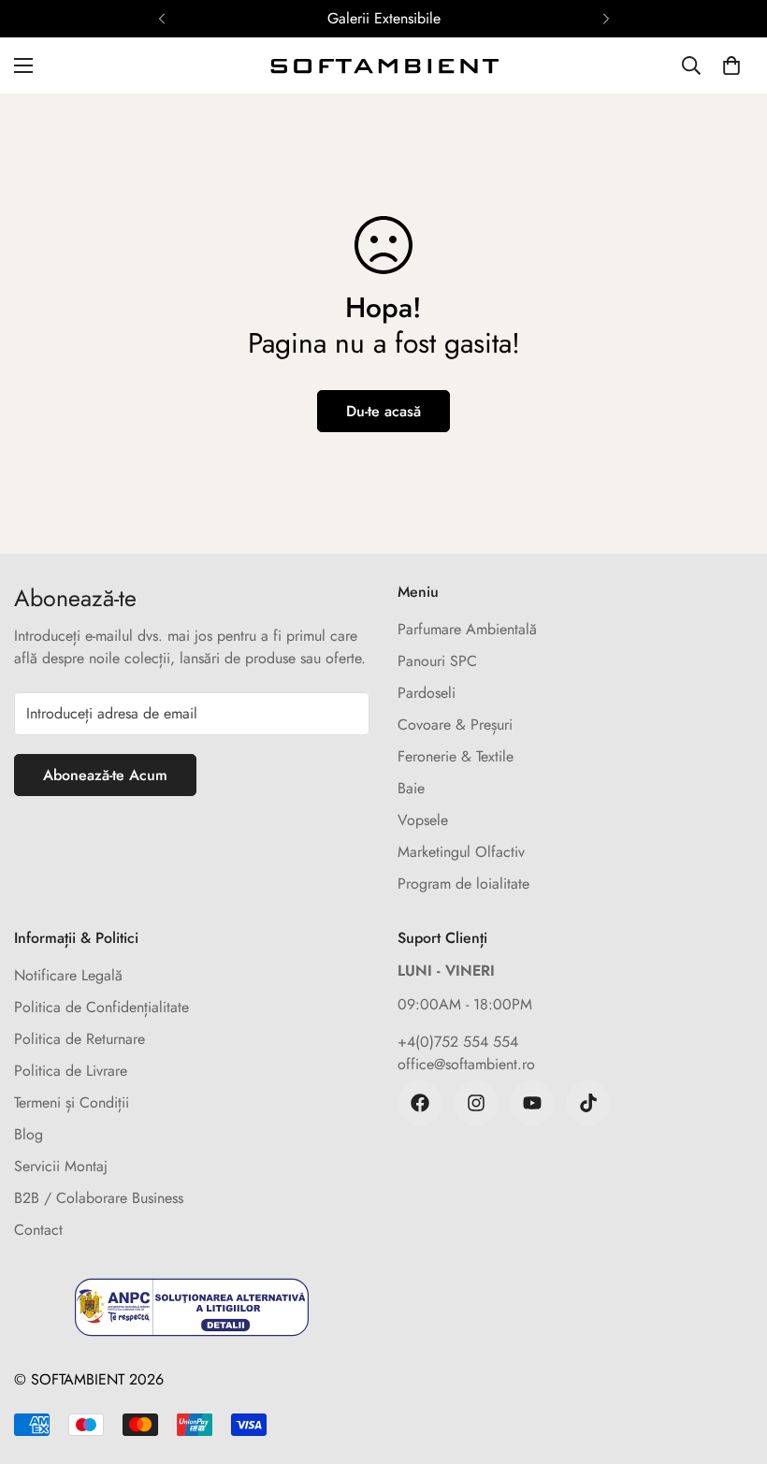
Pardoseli (427, 692)
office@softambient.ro (466, 1064)
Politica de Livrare (70, 1070)
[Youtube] (532, 1102)
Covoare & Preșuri (455, 724)
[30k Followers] (420, 1102)
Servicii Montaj (61, 1166)
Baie (411, 788)
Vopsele (423, 820)
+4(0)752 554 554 (458, 1041)
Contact (38, 1229)
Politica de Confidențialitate (101, 1007)
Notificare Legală (68, 975)
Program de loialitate (463, 883)
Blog (28, 1134)
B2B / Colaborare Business (98, 1198)
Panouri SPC (437, 661)
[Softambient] (383, 65)
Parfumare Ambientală (467, 629)
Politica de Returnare (79, 1039)
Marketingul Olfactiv (461, 851)
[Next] (606, 18)
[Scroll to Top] (730, 1362)
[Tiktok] (588, 1102)
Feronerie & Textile (456, 756)
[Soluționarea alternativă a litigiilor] (191, 1307)
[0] (731, 65)
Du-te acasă (383, 411)
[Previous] (161, 18)
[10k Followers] (476, 1102)
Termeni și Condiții (71, 1102)
